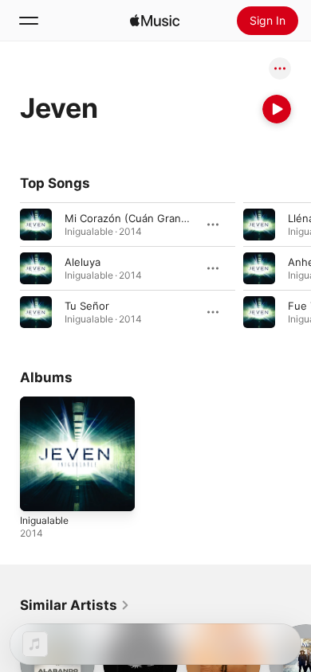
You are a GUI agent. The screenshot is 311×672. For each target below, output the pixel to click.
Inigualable (44, 520)
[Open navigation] (28, 20)
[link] (75, 605)
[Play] (276, 109)
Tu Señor (87, 305)
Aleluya (82, 262)
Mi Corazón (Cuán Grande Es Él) (145, 218)
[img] (154, 21)
